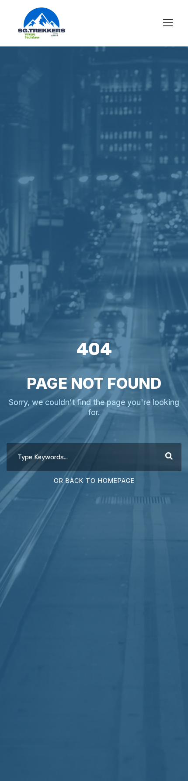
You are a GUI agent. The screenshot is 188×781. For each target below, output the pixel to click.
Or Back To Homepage (94, 480)
